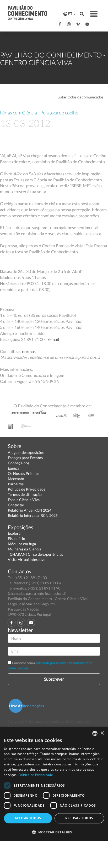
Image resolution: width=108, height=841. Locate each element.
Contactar (16, 505)
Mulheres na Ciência (24, 549)
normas (29, 351)
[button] (54, 832)
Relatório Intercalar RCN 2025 (33, 515)
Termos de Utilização (25, 494)
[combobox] (95, 733)
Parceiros (16, 484)
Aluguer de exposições (26, 452)
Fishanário (16, 538)
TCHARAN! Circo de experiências (35, 554)
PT (70, 14)
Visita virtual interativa (26, 559)
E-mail (53, 339)
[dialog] (54, 784)
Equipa (13, 468)
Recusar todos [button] (79, 818)
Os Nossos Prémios (23, 473)
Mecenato (16, 478)
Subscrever (54, 678)
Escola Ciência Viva (24, 499)
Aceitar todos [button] (28, 818)
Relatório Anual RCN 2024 (29, 510)
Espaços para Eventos (25, 457)
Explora (14, 533)
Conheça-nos (18, 463)
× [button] (102, 733)
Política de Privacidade (26, 489)
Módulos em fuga (22, 544)
